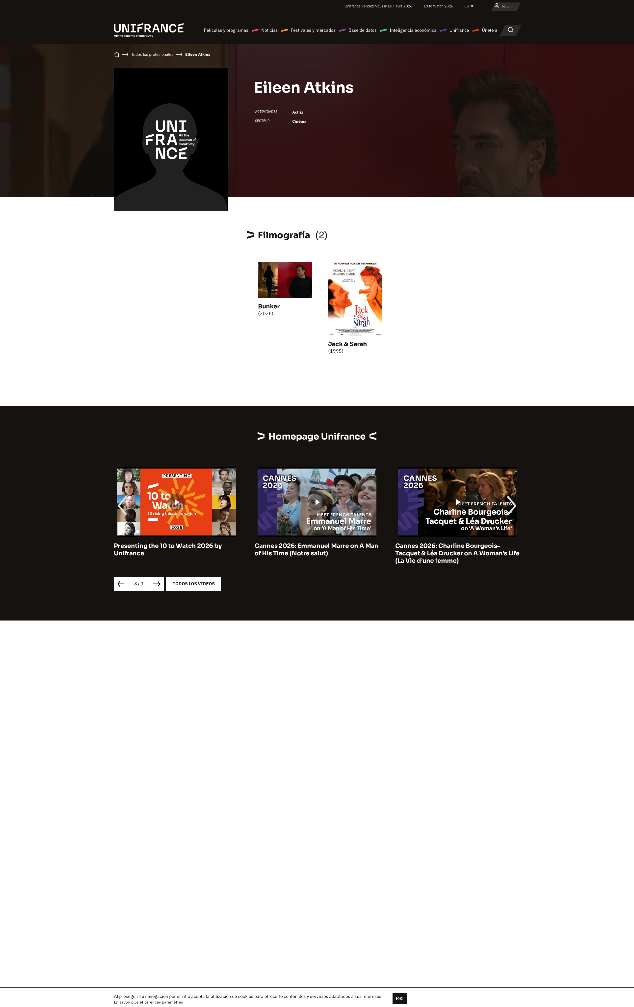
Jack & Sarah (347, 344)
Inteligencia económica (413, 30)
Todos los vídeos (194, 584)
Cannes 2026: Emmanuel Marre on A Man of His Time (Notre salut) (176, 549)
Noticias (269, 30)
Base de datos (362, 30)
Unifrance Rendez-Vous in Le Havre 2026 (378, 6)
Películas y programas (226, 30)
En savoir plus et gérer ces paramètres (148, 1002)
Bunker (269, 306)
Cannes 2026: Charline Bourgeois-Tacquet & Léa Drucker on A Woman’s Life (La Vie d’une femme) (317, 553)
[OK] (399, 998)
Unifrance (459, 30)
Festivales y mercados (313, 30)
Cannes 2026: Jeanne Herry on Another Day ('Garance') (455, 549)
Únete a (489, 30)
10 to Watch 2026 (438, 6)
